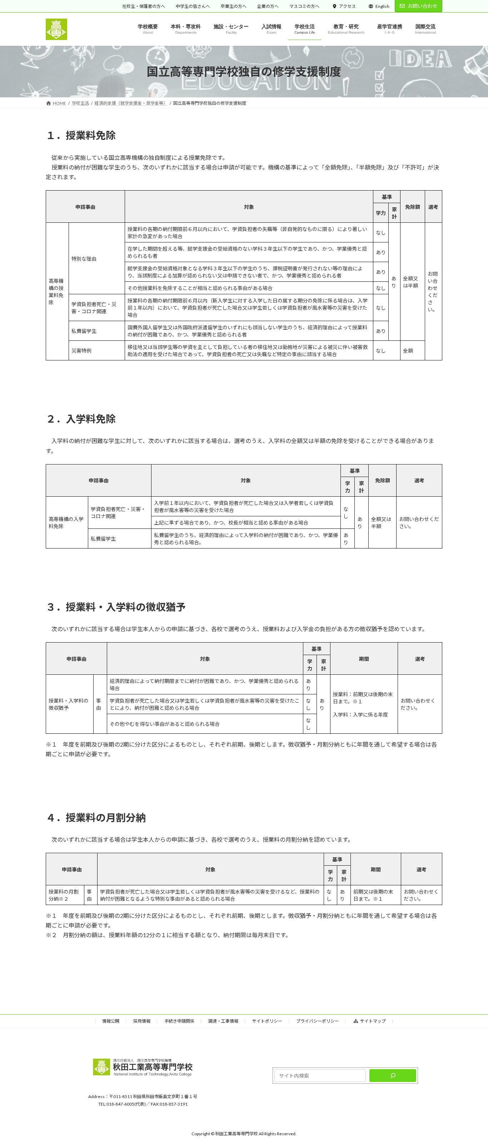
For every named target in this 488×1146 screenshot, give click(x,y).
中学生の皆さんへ (193, 6)
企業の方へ (268, 6)
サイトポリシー (267, 1021)
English (382, 6)
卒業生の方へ (234, 6)
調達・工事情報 (223, 1021)
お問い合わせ (423, 6)
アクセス (347, 6)
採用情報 (141, 1021)
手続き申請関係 (179, 1021)
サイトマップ (373, 1021)
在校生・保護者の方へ (143, 6)
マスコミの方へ (304, 6)
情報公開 (110, 1021)
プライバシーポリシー (317, 1021)
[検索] (392, 1075)
